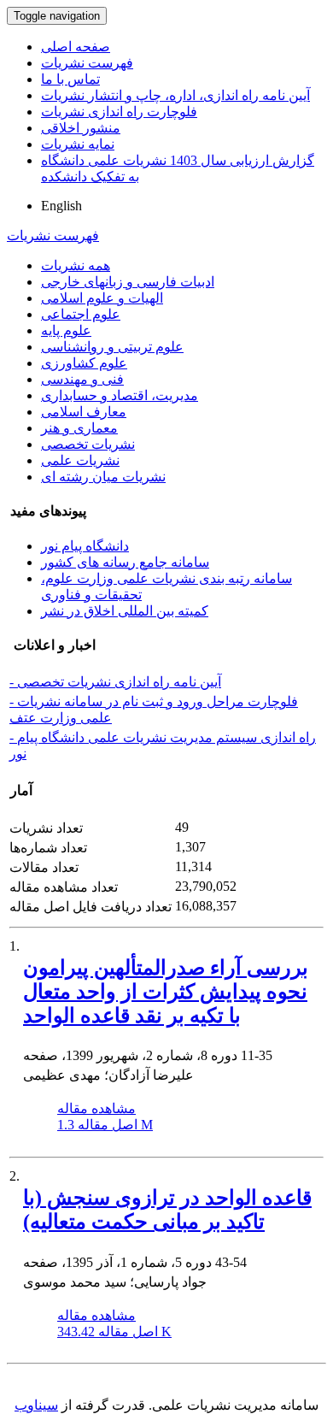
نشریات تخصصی (88, 444)
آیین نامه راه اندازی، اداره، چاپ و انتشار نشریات (175, 95)
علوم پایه (66, 330)
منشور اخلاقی (80, 128)
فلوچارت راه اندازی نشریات (119, 111)
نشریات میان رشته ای (103, 476)
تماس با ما (70, 79)
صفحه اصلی (75, 46)
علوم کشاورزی (84, 363)
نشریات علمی (80, 460)
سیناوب (36, 1405)
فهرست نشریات (87, 63)
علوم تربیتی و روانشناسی (112, 346)
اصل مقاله (105, 1124)
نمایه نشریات (77, 144)
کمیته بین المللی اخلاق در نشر (124, 611)
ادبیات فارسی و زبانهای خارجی (127, 281)
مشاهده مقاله (96, 1108)
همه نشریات (75, 265)
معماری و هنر (79, 428)
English (61, 205)
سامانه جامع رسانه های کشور (125, 562)
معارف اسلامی (83, 411)
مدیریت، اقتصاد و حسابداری (119, 395)
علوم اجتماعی (80, 314)
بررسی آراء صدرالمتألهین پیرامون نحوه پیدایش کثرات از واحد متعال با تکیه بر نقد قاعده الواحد (165, 992)
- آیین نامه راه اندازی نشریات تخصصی (115, 682)
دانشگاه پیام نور (85, 546)
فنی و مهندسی (82, 379)
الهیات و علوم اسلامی (102, 298)
